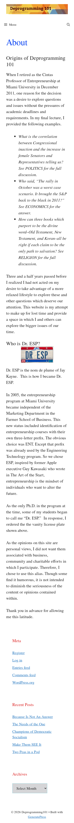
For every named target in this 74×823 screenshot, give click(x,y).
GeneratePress (37, 817)
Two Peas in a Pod (26, 751)
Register (18, 652)
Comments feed (24, 674)
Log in (17, 660)
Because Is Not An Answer (32, 716)
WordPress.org (23, 682)
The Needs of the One (28, 723)
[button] (68, 24)
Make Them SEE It (26, 744)
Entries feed (21, 667)
